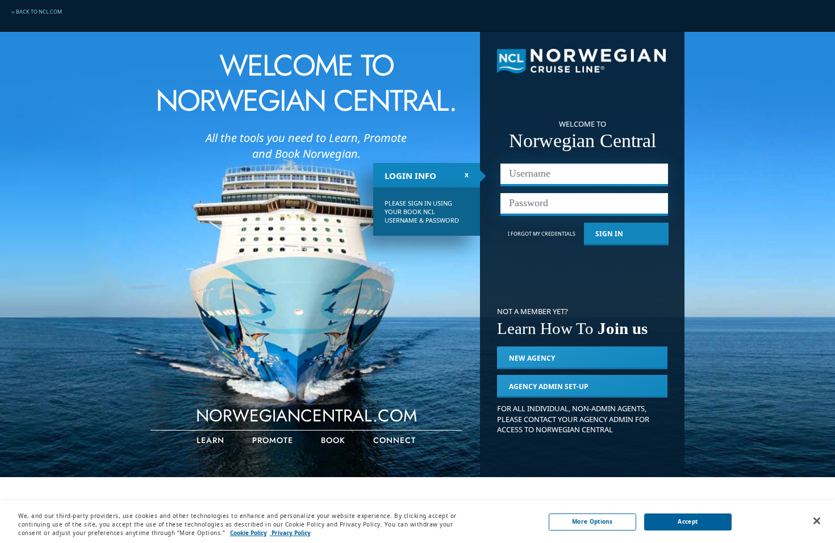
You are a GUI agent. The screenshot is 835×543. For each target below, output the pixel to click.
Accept (688, 521)
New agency (532, 358)
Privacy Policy (290, 533)
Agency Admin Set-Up (548, 386)
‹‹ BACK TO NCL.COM (36, 11)
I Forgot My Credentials (541, 233)
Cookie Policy (248, 533)
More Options (592, 521)
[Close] (816, 520)
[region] (417, 521)
